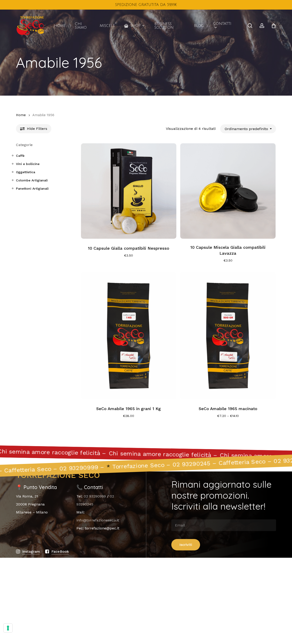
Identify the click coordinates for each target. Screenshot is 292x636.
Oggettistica (25, 172)
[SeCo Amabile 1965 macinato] (228, 335)
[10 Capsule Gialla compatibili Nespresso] (128, 191)
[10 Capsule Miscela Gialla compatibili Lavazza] (228, 191)
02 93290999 (95, 496)
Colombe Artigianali (32, 180)
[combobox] (248, 128)
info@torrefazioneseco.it (97, 520)
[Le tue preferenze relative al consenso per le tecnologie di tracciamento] (8, 628)
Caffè (20, 155)
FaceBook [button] (60, 551)
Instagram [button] (31, 551)
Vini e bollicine (27, 164)
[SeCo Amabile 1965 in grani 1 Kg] (128, 335)
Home (21, 115)
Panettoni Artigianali (32, 188)
